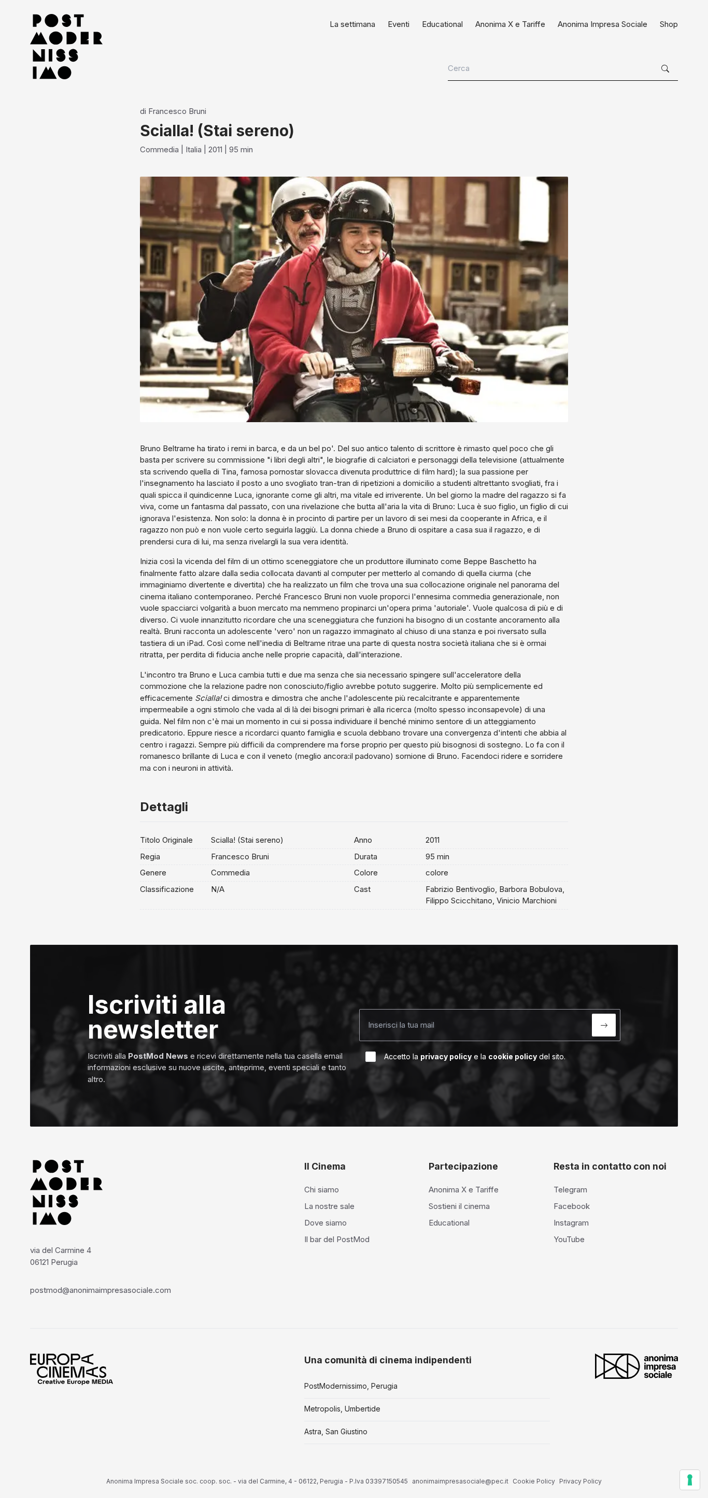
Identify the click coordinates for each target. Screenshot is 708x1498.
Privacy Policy (580, 1481)
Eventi (398, 24)
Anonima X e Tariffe (510, 24)
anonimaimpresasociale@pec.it (460, 1481)
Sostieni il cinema (459, 1206)
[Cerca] (666, 68)
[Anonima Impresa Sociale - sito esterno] (636, 1365)
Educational (442, 24)
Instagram (571, 1223)
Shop (669, 24)
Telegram (570, 1189)
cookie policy (512, 1056)
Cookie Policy (534, 1481)
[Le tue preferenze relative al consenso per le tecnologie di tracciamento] (690, 1480)
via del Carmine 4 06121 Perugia (60, 1256)
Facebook (572, 1206)
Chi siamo (321, 1189)
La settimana (352, 24)
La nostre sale (329, 1206)
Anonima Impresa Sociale (602, 24)
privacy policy (446, 1056)
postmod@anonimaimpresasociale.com (100, 1290)
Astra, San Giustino (335, 1431)
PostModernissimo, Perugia (351, 1385)
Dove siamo (325, 1223)
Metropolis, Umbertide (342, 1408)
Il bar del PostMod (337, 1239)
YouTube (569, 1239)
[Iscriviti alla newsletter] (604, 1025)
